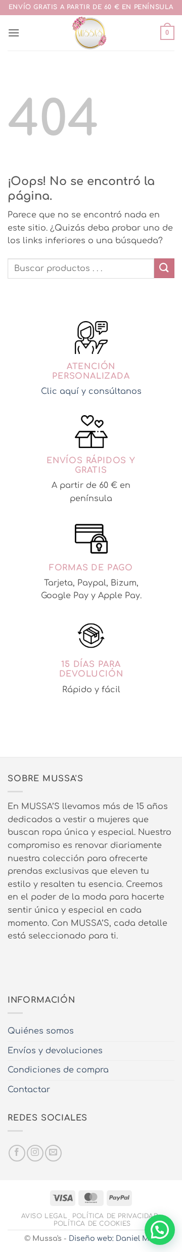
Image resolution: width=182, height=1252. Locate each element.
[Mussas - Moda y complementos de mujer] (90, 33)
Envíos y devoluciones (55, 1050)
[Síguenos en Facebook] (17, 1153)
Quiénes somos (41, 1031)
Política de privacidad (115, 1216)
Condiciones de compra (58, 1070)
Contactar (29, 1089)
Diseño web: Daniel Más (113, 1238)
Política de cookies (92, 1223)
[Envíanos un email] (53, 1153)
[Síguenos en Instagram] (35, 1153)
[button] (14, 32)
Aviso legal (44, 1216)
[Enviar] (164, 268)
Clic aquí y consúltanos (91, 391)
